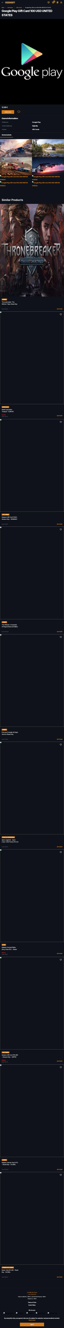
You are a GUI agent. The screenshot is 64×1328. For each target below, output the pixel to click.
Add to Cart (8, 112)
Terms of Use (32, 1302)
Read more (32, 1320)
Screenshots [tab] (6, 135)
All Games (10, 7)
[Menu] (2, 2)
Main (3, 7)
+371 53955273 (32, 1294)
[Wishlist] (49, 2)
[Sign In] (61, 2)
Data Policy (32, 1305)
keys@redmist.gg (32, 1292)
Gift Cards (19, 7)
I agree (32, 1324)
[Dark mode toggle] (57, 2)
